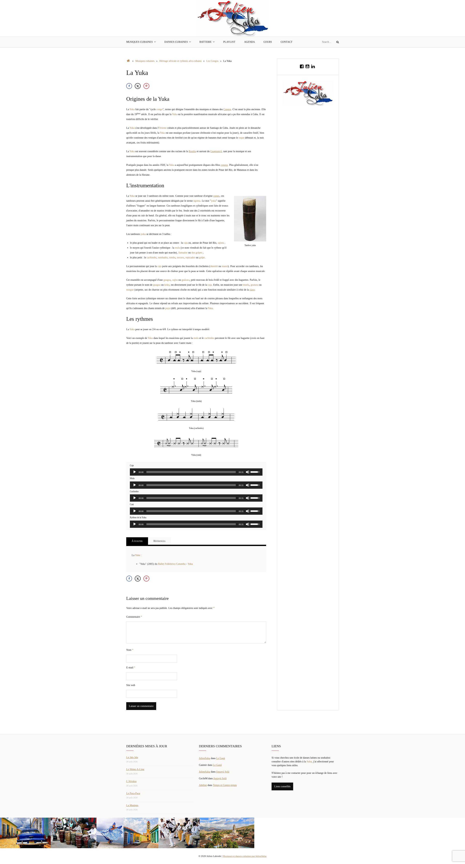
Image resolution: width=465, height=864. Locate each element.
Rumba (192, 151)
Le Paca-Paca (133, 793)
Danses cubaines (176, 42)
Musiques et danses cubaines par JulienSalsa (244, 856)
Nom (129, 650)
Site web (130, 685)
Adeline (203, 785)
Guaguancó (216, 151)
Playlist (229, 42)
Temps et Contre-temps (225, 785)
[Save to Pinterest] (146, 86)
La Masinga (132, 805)
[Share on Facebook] (129, 86)
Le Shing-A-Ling (135, 769)
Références (159, 541)
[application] (196, 472)
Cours (268, 42)
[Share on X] (138, 86)
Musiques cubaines (139, 42)
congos (224, 165)
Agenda (249, 42)
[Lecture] (134, 472)
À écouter (137, 541)
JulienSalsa (204, 758)
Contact (286, 42)
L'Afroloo (131, 781)
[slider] (191, 472)
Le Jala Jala (132, 757)
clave (252, 289)
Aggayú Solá (222, 771)
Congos (227, 109)
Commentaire (134, 616)
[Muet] (247, 472)
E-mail (130, 667)
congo (216, 196)
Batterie (205, 42)
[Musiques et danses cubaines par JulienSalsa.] (128, 61)
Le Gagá (220, 758)
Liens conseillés (282, 786)
